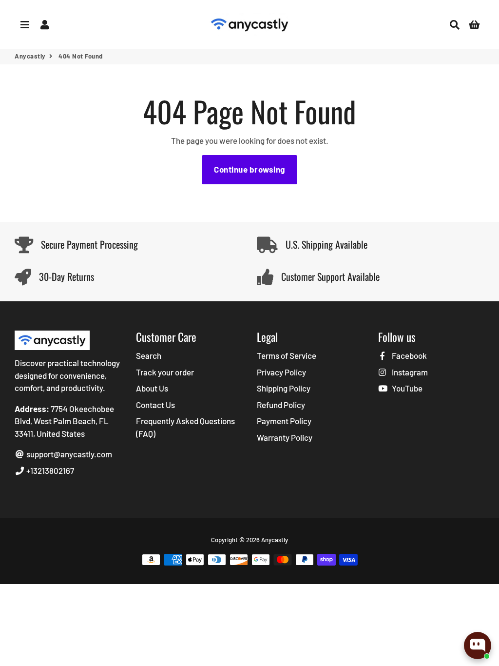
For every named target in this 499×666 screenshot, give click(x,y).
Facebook (408, 355)
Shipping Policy (283, 388)
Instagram (409, 372)
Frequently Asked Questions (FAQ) (185, 427)
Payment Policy (284, 421)
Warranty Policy (284, 437)
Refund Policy (281, 405)
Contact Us (155, 405)
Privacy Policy (281, 372)
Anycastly (30, 56)
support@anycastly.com (68, 454)
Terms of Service (286, 355)
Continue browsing (249, 169)
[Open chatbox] (477, 645)
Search (148, 355)
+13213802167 (49, 470)
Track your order (165, 372)
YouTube (406, 388)
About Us (152, 388)
